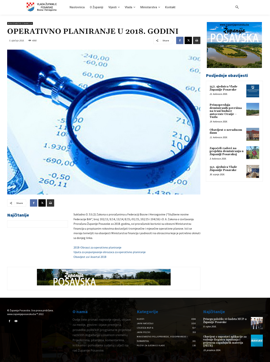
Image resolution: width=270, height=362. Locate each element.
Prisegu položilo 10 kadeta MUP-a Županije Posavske (224, 320)
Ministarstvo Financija (20, 23)
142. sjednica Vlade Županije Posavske (223, 88)
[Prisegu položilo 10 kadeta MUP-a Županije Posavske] (257, 323)
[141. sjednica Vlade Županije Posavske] (252, 171)
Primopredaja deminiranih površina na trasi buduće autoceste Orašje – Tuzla (226, 111)
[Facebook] (179, 40)
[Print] (196, 40)
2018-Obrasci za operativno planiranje (97, 247)
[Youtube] (16, 321)
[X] (188, 40)
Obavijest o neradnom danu (226, 131)
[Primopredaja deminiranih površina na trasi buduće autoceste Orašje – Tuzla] (252, 109)
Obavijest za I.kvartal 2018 (89, 257)
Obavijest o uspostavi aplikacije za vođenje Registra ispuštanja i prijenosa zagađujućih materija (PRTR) (224, 341)
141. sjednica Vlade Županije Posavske (223, 168)
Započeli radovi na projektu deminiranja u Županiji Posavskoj (227, 151)
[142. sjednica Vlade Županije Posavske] (252, 90)
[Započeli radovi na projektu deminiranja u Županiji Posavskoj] (252, 152)
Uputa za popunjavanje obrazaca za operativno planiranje (109, 252)
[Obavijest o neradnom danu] (252, 134)
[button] (237, 7)
